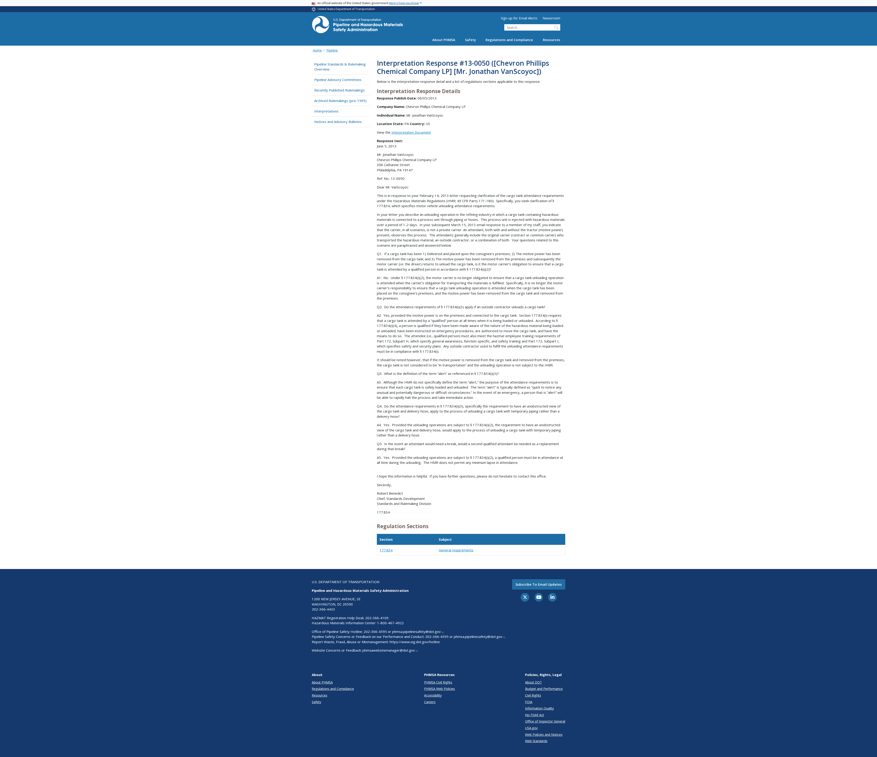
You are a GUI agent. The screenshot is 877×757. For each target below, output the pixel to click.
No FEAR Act (534, 715)
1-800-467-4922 (390, 623)
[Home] (357, 26)
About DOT (533, 682)
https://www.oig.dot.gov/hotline (415, 642)
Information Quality (539, 708)
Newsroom (551, 18)
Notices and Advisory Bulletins (338, 121)
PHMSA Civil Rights (438, 682)
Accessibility (433, 695)
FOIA (528, 702)
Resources (551, 39)
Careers (430, 702)
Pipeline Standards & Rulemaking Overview (340, 67)
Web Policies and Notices (544, 734)
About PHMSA (443, 39)
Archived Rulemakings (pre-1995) (340, 100)
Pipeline (332, 50)
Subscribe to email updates (538, 584)
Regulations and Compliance (509, 39)
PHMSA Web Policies (439, 689)
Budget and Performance (544, 689)
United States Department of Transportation (346, 9)
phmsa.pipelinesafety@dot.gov (416, 631)
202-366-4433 (323, 609)
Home (317, 50)
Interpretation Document (411, 132)
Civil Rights (533, 695)
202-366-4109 (376, 618)
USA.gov (531, 728)
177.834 (386, 550)
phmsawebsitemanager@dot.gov (388, 650)
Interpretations (326, 111)
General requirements (456, 550)
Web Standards (536, 741)
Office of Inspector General (545, 721)
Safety (470, 39)
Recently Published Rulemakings (339, 90)
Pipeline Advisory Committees (338, 79)
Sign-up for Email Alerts (519, 18)
